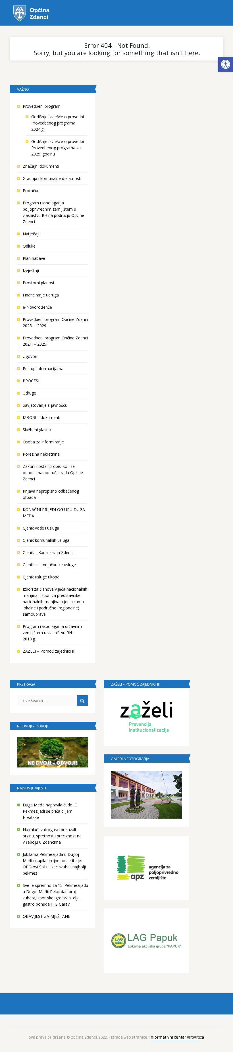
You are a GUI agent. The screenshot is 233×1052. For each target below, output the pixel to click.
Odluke (29, 246)
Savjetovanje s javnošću (45, 405)
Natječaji (31, 233)
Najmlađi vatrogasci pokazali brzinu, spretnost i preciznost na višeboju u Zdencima (52, 836)
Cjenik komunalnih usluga (46, 540)
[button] (225, 64)
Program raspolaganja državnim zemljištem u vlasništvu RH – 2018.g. (52, 633)
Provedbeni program (42, 106)
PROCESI (31, 380)
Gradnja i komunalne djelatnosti (52, 178)
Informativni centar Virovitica (176, 1037)
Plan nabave (34, 258)
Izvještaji (31, 270)
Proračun (31, 190)
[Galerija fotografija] (146, 795)
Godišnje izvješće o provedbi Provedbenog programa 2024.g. (57, 123)
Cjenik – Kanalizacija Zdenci (48, 552)
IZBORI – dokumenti (41, 417)
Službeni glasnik (37, 429)
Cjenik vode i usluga (41, 528)
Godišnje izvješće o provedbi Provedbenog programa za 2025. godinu (57, 148)
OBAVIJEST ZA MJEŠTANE (46, 916)
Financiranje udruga (41, 295)
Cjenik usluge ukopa (41, 577)
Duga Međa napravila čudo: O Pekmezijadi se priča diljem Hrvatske (50, 811)
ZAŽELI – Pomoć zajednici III (49, 651)
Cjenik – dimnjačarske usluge (49, 564)
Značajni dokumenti (41, 166)
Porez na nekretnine (41, 454)
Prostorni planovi (38, 282)
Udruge (29, 393)
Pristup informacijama (43, 368)
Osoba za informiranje (43, 442)
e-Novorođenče (37, 307)
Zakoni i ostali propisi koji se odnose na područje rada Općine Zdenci (53, 473)
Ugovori (30, 356)
